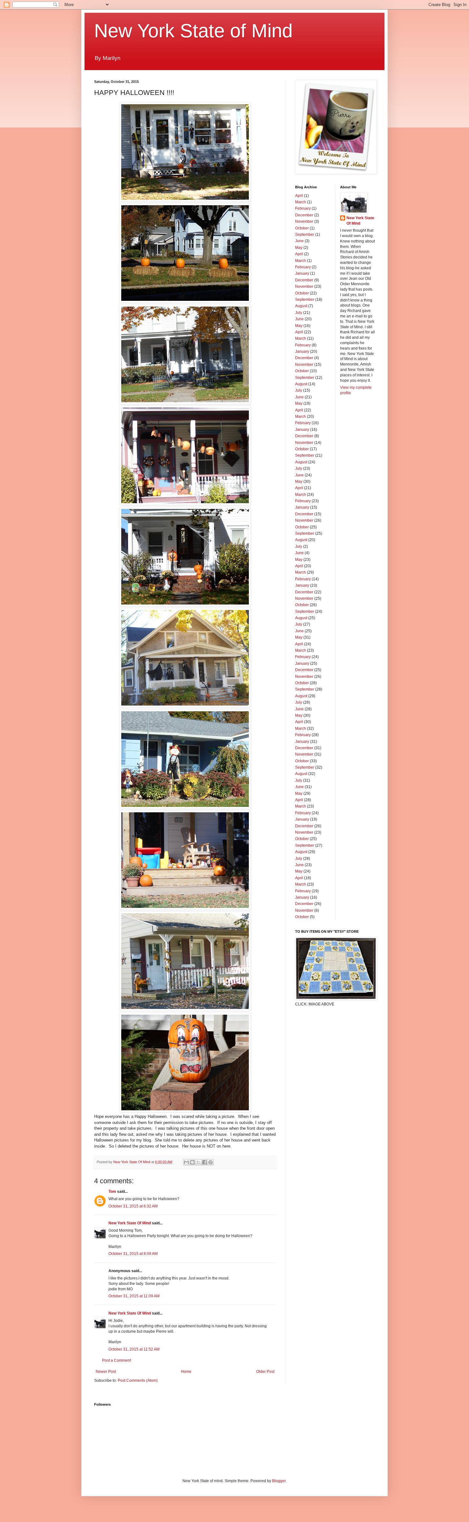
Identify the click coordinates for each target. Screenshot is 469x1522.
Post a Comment (116, 1360)
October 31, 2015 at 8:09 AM (133, 1253)
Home (186, 1371)
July (298, 312)
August (301, 306)
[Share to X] (198, 1162)
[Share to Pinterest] (210, 1162)
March (300, 202)
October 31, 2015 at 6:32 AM (133, 1206)
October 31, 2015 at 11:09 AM (134, 1296)
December (304, 215)
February (303, 208)
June (299, 241)
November (304, 221)
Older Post (265, 1371)
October (302, 228)
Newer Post (106, 1371)
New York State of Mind (193, 30)
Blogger (279, 1481)
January (302, 273)
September (304, 234)
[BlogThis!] (192, 1162)
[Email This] (186, 1162)
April (299, 195)
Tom (112, 1191)
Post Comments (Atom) (138, 1380)
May (298, 247)
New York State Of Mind (129, 1223)
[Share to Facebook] (204, 1162)
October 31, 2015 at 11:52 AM (134, 1349)
